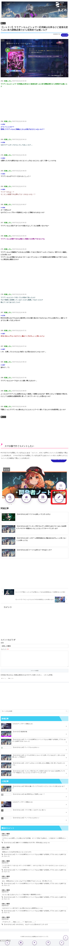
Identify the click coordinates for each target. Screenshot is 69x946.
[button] (66, 711)
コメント (5, 649)
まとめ (3, 23)
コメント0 (64, 35)
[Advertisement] (34, 107)
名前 (2, 643)
